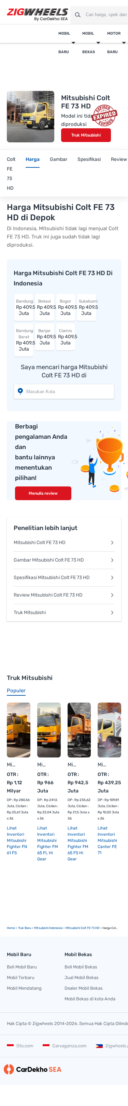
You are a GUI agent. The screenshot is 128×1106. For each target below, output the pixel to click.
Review (119, 159)
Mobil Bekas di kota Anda (90, 998)
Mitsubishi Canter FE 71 (103, 765)
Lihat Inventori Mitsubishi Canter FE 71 (107, 840)
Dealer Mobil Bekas (84, 988)
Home (11, 928)
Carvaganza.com (69, 1045)
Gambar (58, 159)
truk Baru (24, 928)
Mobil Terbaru (20, 977)
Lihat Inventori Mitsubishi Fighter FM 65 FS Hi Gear (78, 843)
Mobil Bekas (88, 42)
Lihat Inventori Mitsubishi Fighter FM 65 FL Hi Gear (47, 843)
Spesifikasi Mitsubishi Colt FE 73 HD (52, 577)
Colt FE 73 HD (11, 173)
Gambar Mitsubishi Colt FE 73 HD (49, 560)
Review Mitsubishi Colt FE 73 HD (48, 595)
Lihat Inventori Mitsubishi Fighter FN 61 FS (17, 840)
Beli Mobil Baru (22, 966)
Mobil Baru (64, 42)
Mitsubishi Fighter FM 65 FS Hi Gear (72, 765)
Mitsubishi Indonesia (48, 928)
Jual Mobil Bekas (82, 977)
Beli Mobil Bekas (81, 966)
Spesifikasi (89, 159)
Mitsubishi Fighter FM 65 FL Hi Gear (42, 765)
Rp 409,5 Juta (24, 307)
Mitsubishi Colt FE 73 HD (40, 542)
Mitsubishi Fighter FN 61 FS (12, 765)
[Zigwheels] (37, 15)
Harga (33, 159)
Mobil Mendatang (24, 988)
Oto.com (24, 1045)
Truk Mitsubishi (86, 135)
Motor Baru (113, 42)
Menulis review (43, 493)
